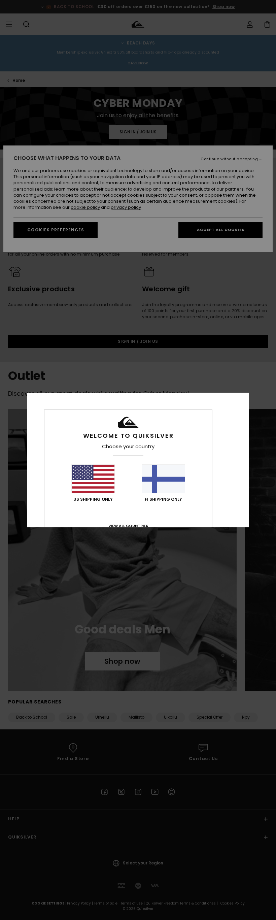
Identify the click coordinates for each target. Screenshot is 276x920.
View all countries (128, 525)
